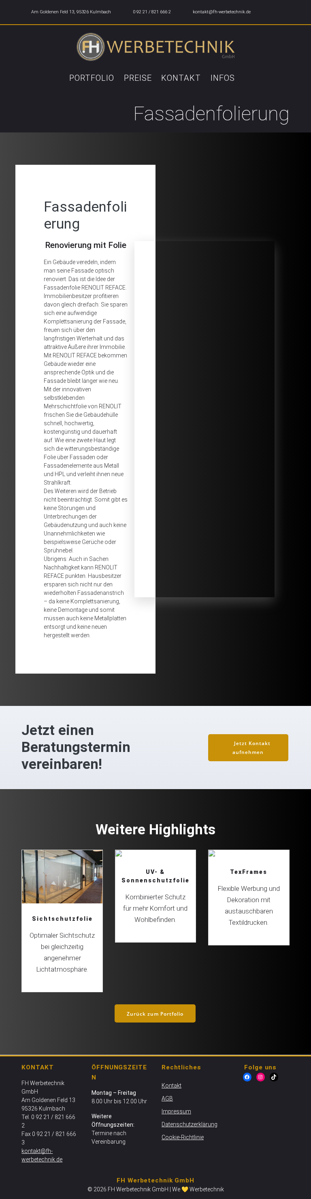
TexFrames (248, 858)
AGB (167, 1098)
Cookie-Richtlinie (183, 1137)
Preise (138, 78)
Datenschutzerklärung (189, 1124)
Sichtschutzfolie (61, 877)
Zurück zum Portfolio (155, 1013)
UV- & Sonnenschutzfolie (155, 862)
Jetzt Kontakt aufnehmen (251, 747)
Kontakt (181, 78)
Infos (223, 78)
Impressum (176, 1111)
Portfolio (91, 78)
